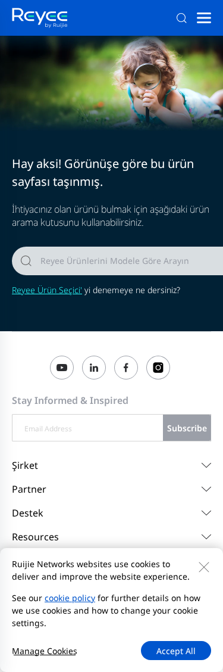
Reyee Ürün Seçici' (47, 289)
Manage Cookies (44, 651)
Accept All (176, 651)
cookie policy (70, 597)
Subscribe (187, 428)
